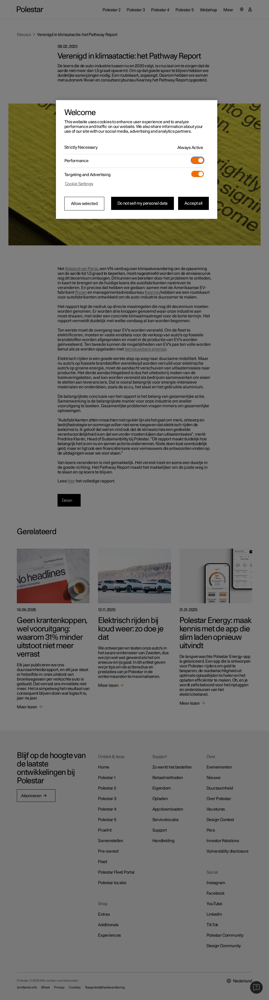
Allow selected (84, 204)
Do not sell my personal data (142, 203)
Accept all (193, 203)
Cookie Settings (79, 184)
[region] (136, 159)
